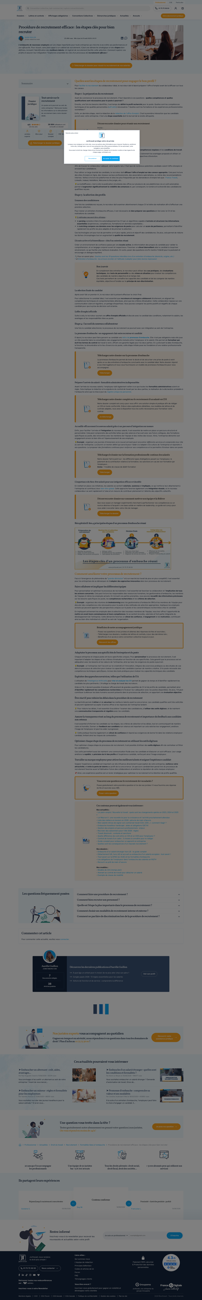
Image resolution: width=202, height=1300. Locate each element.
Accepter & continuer (110, 158)
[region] (102, 147)
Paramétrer (92, 158)
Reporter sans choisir (72, 133)
